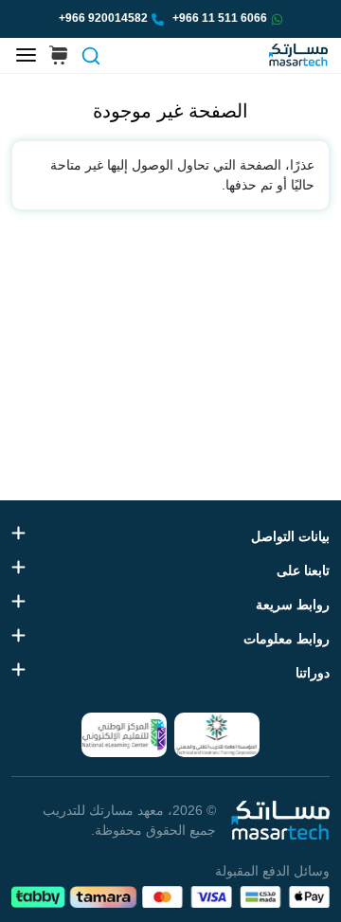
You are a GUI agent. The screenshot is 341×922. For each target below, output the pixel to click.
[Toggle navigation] (26, 56)
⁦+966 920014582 (103, 18)
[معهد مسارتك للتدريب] (298, 55)
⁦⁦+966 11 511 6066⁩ (219, 18)
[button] (90, 56)
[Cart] (58, 56)
